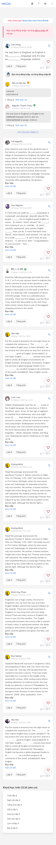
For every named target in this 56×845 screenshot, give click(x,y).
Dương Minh (17, 464)
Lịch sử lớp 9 (13, 823)
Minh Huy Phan (18, 592)
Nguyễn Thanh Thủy (22, 105)
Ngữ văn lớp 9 (13, 800)
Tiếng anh (21, 66)
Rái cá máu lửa (19, 83)
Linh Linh (15, 397)
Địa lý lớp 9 (12, 828)
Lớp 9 (9, 66)
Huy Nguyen (17, 205)
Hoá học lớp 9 (13, 814)
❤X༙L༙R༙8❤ (17, 269)
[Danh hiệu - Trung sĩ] (34, 105)
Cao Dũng (16, 44)
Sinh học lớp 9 (13, 818)
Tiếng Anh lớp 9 (14, 804)
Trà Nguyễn (16, 141)
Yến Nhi (15, 720)
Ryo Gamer (16, 656)
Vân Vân (15, 333)
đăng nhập (40, 30)
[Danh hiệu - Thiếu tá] (28, 83)
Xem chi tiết (10, 186)
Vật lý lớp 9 (12, 809)
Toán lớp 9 (12, 795)
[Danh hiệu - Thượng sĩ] (25, 269)
